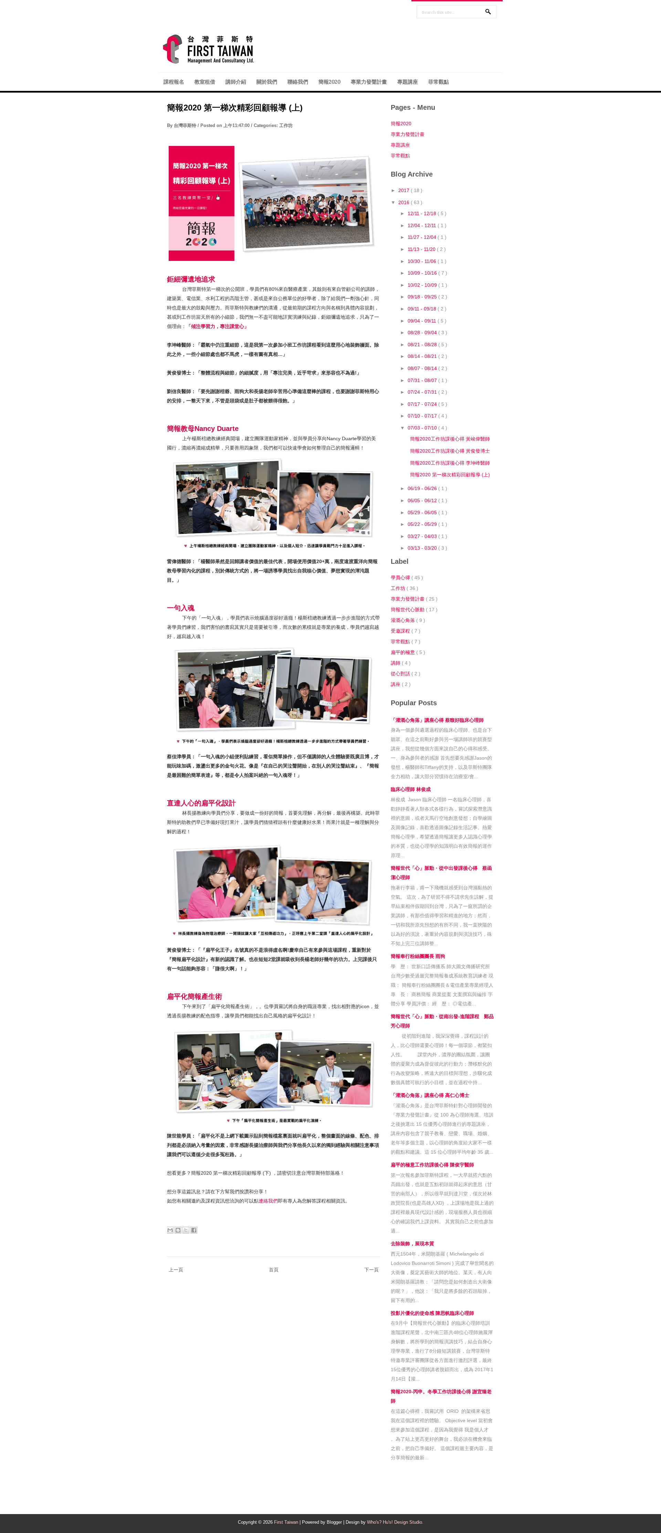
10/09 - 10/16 (423, 273)
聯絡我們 (297, 81)
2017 (404, 190)
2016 (404, 202)
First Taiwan (287, 1522)
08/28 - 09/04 (423, 332)
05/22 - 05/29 (423, 524)
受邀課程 (401, 631)
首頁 (274, 1269)
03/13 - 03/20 (423, 548)
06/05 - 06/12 (423, 500)
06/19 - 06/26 (423, 488)
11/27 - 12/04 (423, 237)
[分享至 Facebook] (193, 1230)
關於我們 (266, 81)
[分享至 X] (185, 1230)
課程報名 (174, 81)
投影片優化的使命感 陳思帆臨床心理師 (432, 1313)
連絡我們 (268, 1201)
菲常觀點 (438, 81)
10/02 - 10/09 (423, 285)
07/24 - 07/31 (423, 392)
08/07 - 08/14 (423, 368)
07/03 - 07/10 (423, 428)
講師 (396, 663)
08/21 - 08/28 (423, 344)
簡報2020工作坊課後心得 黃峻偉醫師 (450, 439)
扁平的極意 (403, 652)
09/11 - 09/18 (423, 308)
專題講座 (407, 81)
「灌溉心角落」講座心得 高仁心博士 (430, 1095)
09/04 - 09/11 (423, 321)
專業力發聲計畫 (369, 81)
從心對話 (401, 673)
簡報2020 (329, 81)
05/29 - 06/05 (423, 512)
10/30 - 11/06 (423, 261)
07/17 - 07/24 (423, 404)
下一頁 (371, 1269)
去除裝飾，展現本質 (412, 1243)
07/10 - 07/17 (423, 416)
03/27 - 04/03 (423, 536)
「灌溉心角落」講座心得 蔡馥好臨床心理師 (437, 720)
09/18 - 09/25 (423, 296)
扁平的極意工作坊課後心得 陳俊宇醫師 (432, 1164)
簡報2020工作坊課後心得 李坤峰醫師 (450, 463)
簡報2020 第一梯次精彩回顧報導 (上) (235, 107)
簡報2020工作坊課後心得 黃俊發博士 (450, 451)
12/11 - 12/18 (423, 213)
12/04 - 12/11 (423, 225)
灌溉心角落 (403, 620)
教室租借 (205, 81)
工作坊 (286, 125)
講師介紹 (235, 81)
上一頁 (176, 1269)
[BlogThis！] (178, 1230)
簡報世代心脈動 (408, 609)
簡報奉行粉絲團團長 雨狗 (418, 956)
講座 (396, 684)
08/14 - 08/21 (423, 356)
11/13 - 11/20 (422, 249)
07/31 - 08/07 (423, 380)
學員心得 (401, 577)
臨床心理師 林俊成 (411, 789)
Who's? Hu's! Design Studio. (395, 1522)
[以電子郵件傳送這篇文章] (170, 1230)
